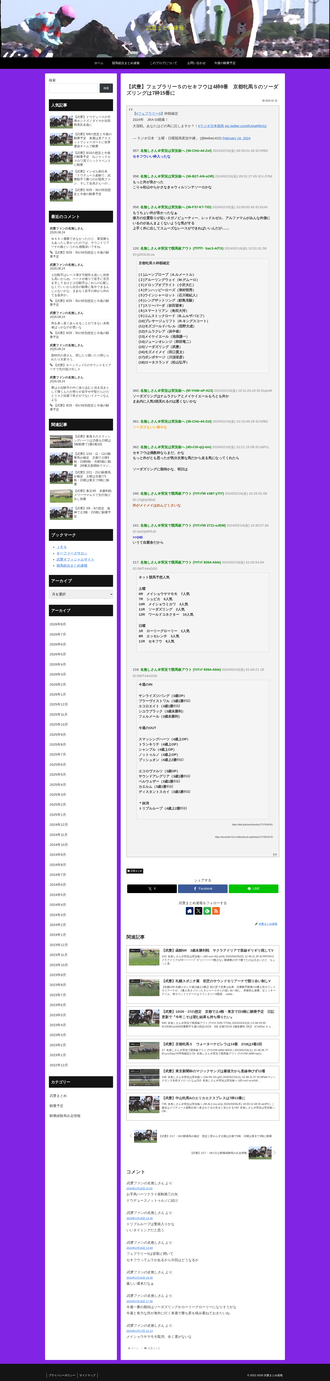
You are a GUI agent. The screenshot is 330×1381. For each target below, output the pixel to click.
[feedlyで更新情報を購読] (207, 911)
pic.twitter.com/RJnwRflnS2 (246, 126)
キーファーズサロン (72, 553)
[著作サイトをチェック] (189, 911)
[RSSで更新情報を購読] (216, 911)
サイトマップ (87, 1375)
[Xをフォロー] (198, 911)
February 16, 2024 (236, 138)
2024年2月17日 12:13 (139, 1330)
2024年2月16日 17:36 (139, 1301)
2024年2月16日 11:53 (139, 1188)
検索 (52, 80)
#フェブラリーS (148, 113)
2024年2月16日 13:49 (139, 1247)
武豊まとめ (136, 871)
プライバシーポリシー (62, 1375)
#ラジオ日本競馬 (211, 126)
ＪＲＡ (62, 547)
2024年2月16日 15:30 (139, 1277)
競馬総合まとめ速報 (72, 565)
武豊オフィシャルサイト (75, 559)
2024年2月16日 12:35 (139, 1218)
